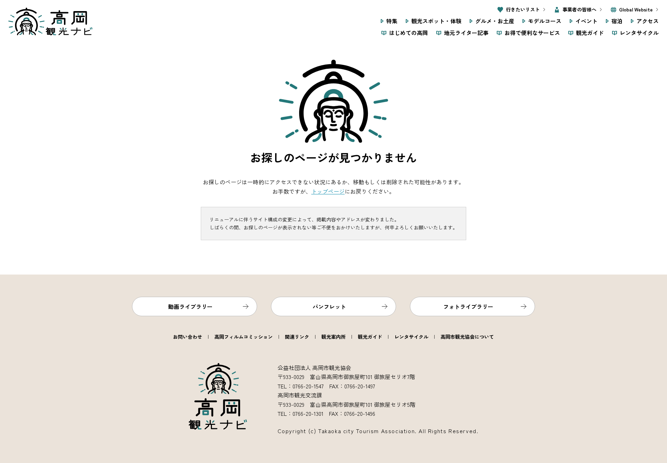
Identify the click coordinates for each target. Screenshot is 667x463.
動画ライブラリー (190, 306)
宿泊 (617, 21)
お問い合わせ (187, 336)
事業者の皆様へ (579, 9)
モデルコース (544, 21)
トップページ (328, 191)
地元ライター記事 (466, 32)
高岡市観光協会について (467, 336)
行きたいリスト (523, 9)
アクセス (647, 21)
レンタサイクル (639, 32)
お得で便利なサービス (532, 32)
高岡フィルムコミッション (243, 336)
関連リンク (297, 336)
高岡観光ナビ (50, 21)
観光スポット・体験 (436, 21)
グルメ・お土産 (494, 21)
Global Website (636, 9)
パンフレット (329, 306)
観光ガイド (590, 32)
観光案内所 (333, 336)
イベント (586, 21)
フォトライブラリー (468, 306)
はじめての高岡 (408, 32)
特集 (391, 21)
